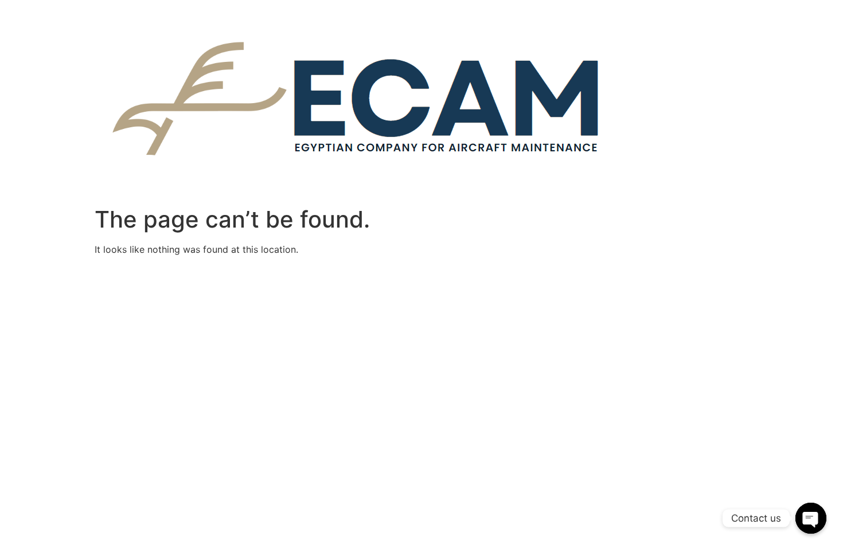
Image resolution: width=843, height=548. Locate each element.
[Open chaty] (810, 518)
